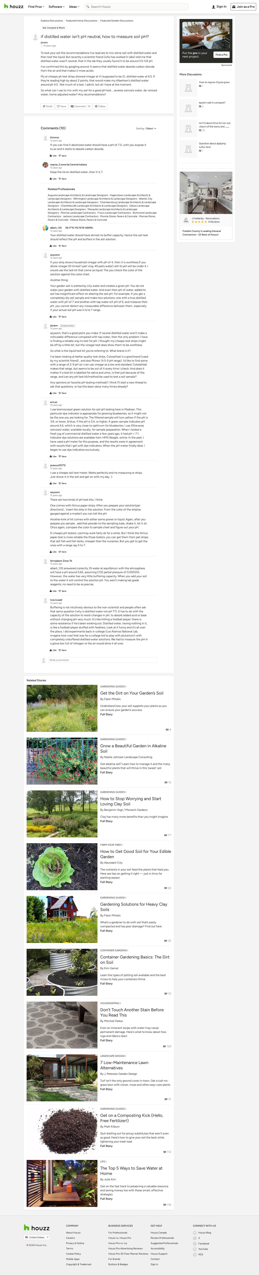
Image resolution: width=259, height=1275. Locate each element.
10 (169, 993)
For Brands (114, 1259)
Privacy (70, 1243)
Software (55, 7)
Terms (69, 1248)
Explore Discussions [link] (52, 20)
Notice (80, 1243)
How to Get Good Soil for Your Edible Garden (135, 854)
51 (169, 1099)
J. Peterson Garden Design (120, 1073)
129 (169, 1046)
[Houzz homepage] (14, 6)
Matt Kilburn (112, 1126)
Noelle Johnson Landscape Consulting (128, 757)
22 (169, 888)
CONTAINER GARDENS (113, 950)
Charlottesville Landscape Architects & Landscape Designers (94, 205)
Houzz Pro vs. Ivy (117, 1243)
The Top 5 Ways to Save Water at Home (131, 1171)
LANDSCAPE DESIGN (112, 1056)
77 (169, 835)
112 (169, 1152)
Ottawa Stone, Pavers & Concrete (88, 219)
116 (169, 1204)
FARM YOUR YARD (110, 844)
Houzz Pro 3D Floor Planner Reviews (128, 1253)
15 (169, 782)
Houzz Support (159, 1253)
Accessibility (158, 1248)
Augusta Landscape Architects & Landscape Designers (78, 195)
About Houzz (73, 1232)
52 (169, 940)
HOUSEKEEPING (109, 1003)
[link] (210, 222)
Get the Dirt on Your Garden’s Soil (131, 693)
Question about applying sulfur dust (212, 145)
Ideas (73, 7)
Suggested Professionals (164, 1243)
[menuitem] (36, 7)
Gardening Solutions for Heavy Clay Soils (133, 907)
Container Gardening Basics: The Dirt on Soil (134, 959)
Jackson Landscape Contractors (80, 216)
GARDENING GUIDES (112, 686)
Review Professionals (162, 1237)
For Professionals (117, 1232)
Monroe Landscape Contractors (78, 212)
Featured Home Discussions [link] (81, 20)
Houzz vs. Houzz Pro (119, 1237)
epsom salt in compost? (212, 102)
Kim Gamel (111, 968)
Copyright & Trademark (78, 1264)
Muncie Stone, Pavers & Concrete (118, 216)
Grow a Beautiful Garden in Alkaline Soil (133, 748)
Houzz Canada (159, 1232)
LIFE (102, 1161)
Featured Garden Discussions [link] (116, 20)
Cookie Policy (73, 1253)
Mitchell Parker (113, 1021)
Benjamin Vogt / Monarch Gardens (125, 810)
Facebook (203, 1243)
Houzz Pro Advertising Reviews (125, 1248)
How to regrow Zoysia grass (214, 82)
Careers (70, 1237)
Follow (102, 106)
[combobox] (136, 6)
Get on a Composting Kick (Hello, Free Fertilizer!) (131, 1118)
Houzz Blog (204, 1232)
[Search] (87, 6)
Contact (155, 1259)
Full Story (106, 714)
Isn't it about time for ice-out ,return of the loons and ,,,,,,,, (214, 125)
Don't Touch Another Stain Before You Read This (132, 1012)
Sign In (154, 1264)
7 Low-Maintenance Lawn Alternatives (124, 1065)
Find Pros (35, 7)
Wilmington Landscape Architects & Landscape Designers (105, 198)
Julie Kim (110, 1179)
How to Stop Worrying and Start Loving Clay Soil (130, 801)
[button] (146, 128)
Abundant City (113, 862)
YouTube (203, 1249)
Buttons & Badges (118, 1264)
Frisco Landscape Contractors (114, 212)
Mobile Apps (73, 1259)
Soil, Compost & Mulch (54, 28)
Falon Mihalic (112, 699)
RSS (200, 1254)
